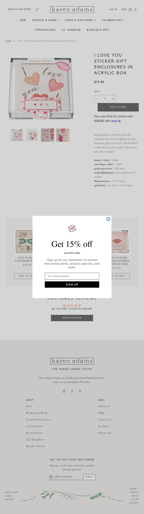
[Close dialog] (108, 219)
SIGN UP (72, 284)
